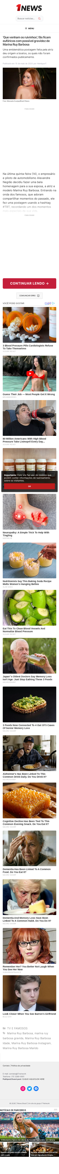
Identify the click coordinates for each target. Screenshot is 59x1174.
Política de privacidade (20, 1066)
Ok (29, 486)
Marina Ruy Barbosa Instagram (31, 1043)
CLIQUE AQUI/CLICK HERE (33, 1079)
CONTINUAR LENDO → (29, 283)
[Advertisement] (29, 139)
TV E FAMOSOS (17, 1028)
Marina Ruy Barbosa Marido (20, 1048)
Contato (6, 1066)
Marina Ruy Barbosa (20, 1033)
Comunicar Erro (27, 295)
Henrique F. (42, 63)
